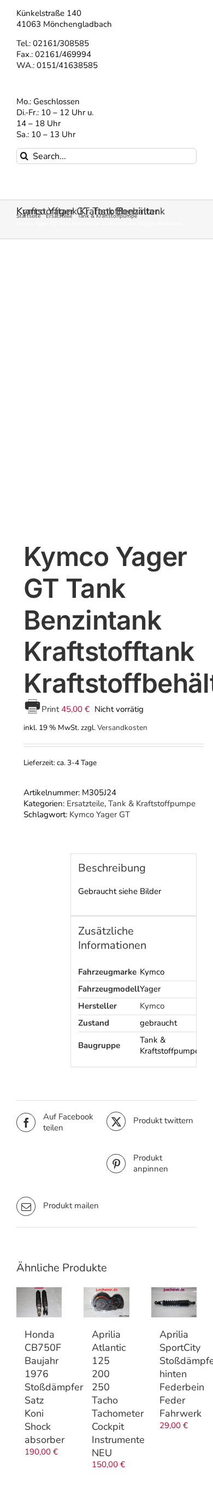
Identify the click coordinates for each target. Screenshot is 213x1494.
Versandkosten (122, 727)
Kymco (152, 1005)
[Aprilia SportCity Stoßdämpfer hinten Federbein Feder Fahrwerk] (174, 1302)
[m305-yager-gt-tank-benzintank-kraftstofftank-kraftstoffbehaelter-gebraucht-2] (106, 392)
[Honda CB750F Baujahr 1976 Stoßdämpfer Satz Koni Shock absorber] (39, 1302)
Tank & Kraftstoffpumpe (152, 803)
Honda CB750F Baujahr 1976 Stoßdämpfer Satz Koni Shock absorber (54, 1387)
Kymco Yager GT (99, 814)
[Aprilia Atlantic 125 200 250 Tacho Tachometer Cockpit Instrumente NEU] (106, 1302)
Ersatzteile (85, 803)
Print (51, 709)
